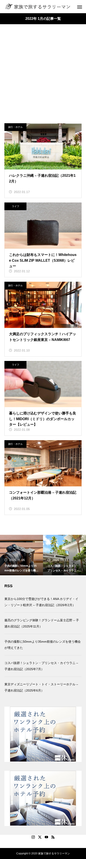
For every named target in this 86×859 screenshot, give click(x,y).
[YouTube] (46, 837)
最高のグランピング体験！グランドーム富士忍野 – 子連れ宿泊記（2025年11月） (41, 623)
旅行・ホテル (15, 127)
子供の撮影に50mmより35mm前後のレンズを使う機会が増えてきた (42, 644)
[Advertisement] (43, 78)
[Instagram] (33, 837)
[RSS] (53, 837)
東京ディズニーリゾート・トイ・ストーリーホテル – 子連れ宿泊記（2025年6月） (41, 687)
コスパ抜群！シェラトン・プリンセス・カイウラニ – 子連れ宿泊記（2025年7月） (41, 666)
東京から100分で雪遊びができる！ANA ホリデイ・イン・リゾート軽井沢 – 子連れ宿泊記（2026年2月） (41, 602)
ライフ (15, 206)
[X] (39, 837)
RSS (8, 586)
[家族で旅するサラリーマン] (37, 7)
